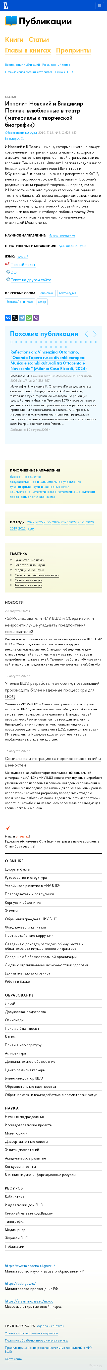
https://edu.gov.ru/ (20, 1283)
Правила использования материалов (29, 72)
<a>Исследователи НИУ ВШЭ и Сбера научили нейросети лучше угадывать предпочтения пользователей (49, 624)
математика (66, 491)
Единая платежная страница (27, 973)
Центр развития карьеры (25, 1070)
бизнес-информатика (26, 476)
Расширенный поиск (56, 65)
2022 (73, 522)
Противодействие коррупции (29, 935)
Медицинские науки (29, 570)
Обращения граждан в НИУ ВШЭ (31, 918)
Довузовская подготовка (25, 1011)
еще (31, 528)
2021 (81, 522)
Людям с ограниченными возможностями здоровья (46, 964)
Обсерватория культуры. (21, 133)
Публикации (45, 20)
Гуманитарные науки (29, 560)
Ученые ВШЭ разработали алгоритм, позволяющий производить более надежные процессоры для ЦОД (52, 689)
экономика (47, 496)
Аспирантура (15, 1053)
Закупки (11, 910)
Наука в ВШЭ (64, 72)
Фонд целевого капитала (25, 927)
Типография (14, 1221)
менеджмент (85, 491)
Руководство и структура (26, 877)
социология (29, 496)
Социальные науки (28, 580)
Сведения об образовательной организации (41, 956)
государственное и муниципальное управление (45, 481)
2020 (90, 522)
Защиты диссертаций (22, 1149)
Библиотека (14, 1196)
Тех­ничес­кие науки (28, 585)
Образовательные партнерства (30, 1086)
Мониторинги (16, 1133)
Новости (14, 602)
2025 (47, 522)
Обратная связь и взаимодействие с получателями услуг (51, 1094)
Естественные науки (30, 564)
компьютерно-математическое (33, 491)
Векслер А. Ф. (14, 139)
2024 (56, 522)
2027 (30, 522)
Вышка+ (11, 1036)
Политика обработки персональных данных (36, 1340)
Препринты (73, 50)
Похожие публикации (44, 333)
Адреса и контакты (50, 1326)
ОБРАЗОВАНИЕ (19, 995)
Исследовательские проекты (28, 1124)
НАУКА (12, 1108)
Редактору (95, 1365)
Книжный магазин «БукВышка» (29, 1213)
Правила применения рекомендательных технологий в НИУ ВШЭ (48, 1350)
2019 (13, 528)
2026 (39, 522)
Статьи (39, 39)
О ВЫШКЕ (14, 860)
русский (22, 256)
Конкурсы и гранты (20, 1166)
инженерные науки (55, 486)
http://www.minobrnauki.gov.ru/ (30, 1265)
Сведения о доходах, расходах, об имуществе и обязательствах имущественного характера (44, 946)
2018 (22, 528)
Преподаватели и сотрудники (29, 894)
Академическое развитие (25, 1158)
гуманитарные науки (25, 486)
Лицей (10, 1003)
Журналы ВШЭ (16, 1238)
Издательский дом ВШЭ (24, 1204)
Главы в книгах (28, 50)
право (14, 496)
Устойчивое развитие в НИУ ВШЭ (32, 885)
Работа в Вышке (17, 981)
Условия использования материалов (31, 1333)
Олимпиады (14, 1020)
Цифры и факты (17, 869)
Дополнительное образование (30, 1061)
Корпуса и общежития (23, 902)
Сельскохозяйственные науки (37, 575)
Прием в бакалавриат (22, 1028)
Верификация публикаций (22, 65)
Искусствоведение (62, 236)
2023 (64, 522)
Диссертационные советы (26, 1141)
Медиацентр (15, 1229)
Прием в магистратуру (23, 1044)
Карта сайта (13, 1359)
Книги (14, 39)
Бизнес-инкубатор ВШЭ (24, 1078)
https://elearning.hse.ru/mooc (29, 1301)
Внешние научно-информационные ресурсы (40, 1174)
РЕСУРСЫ (14, 1188)
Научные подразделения (25, 1116)
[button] (11, 342)
